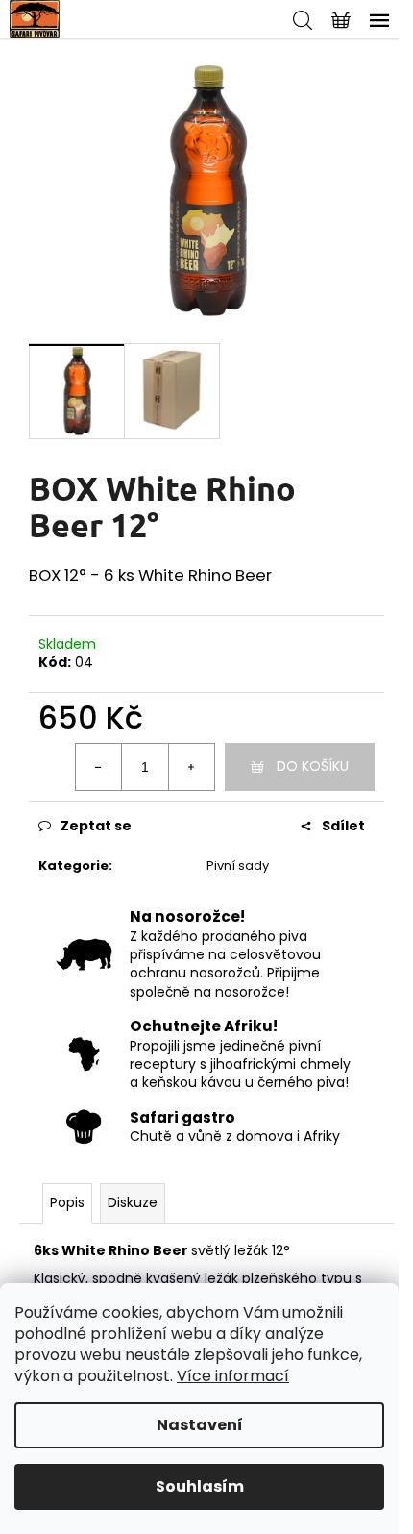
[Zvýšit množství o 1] (191, 767)
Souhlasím (200, 1486)
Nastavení (200, 1425)
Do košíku (313, 766)
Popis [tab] (67, 1202)
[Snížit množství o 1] (99, 767)
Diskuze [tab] (133, 1202)
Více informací (233, 1376)
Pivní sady (237, 865)
